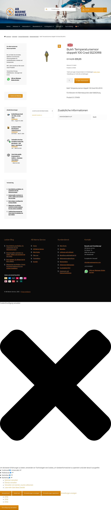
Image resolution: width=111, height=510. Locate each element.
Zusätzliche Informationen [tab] (40, 111)
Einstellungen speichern (51, 493)
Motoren (15, 26)
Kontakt (58, 26)
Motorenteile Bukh (34, 36)
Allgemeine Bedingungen (67, 265)
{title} (6, 497)
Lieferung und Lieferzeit (66, 252)
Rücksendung (64, 262)
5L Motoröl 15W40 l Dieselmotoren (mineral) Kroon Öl (16, 128)
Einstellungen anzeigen (31, 493)
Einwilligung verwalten (9, 507)
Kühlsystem (48, 26)
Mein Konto (36, 252)
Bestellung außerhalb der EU (68, 255)
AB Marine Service (38, 249)
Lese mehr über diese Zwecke (15, 487)
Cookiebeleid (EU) (65, 268)
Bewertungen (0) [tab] (37, 115)
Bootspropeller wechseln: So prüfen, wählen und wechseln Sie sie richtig (15, 196)
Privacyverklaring (26, 292)
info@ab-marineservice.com (92, 262)
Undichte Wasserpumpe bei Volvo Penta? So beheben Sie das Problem (15, 213)
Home (8, 26)
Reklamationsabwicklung (67, 258)
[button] (59, 46)
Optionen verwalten (11, 480)
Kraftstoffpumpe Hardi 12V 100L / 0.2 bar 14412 (17, 115)
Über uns (35, 255)
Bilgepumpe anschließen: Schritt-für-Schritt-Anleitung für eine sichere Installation (15, 207)
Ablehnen (17, 493)
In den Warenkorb (82, 80)
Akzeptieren (6, 493)
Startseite (8, 36)
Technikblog (69, 26)
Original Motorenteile (23, 36)
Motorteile (25, 26)
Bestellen (62, 249)
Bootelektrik (37, 26)
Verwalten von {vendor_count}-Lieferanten (19, 485)
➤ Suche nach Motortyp (15, 96)
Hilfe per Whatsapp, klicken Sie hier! (16, 79)
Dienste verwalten (11, 482)
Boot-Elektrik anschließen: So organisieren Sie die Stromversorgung (15, 190)
